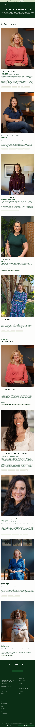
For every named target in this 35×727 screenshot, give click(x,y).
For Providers (3, 708)
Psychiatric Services (22, 680)
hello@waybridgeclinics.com (30, 1)
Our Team (2, 706)
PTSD (2, 696)
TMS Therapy (21, 683)
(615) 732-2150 (4, 683)
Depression (2, 693)
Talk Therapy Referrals (22, 686)
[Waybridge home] (3, 4)
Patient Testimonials (4, 713)
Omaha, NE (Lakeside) (15, 1)
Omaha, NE (20, 695)
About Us (2, 701)
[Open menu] (33, 4)
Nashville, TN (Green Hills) (9, 1)
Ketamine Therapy (21, 681)
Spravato (20, 685)
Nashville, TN (20, 693)
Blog (1, 711)
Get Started (26, 725)
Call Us (9, 725)
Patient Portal (21, 1)
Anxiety (2, 695)
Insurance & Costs (4, 703)
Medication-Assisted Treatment (23, 688)
